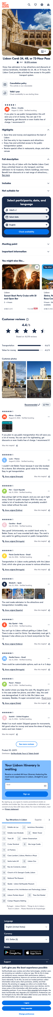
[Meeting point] (48, 244)
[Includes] (48, 183)
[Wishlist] (35, 5)
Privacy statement (12, 809)
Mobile (7, 947)
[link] (21, 288)
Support (7, 962)
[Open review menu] (49, 417)
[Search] (29, 5)
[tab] (16, 819)
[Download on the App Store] (33, 953)
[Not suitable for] (48, 191)
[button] (26, 62)
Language (8, 921)
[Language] (42, 5)
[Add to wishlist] (37, 267)
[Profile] (48, 5)
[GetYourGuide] (5, 4)
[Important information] (48, 251)
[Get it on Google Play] (13, 953)
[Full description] (48, 159)
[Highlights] (48, 130)
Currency (8, 934)
